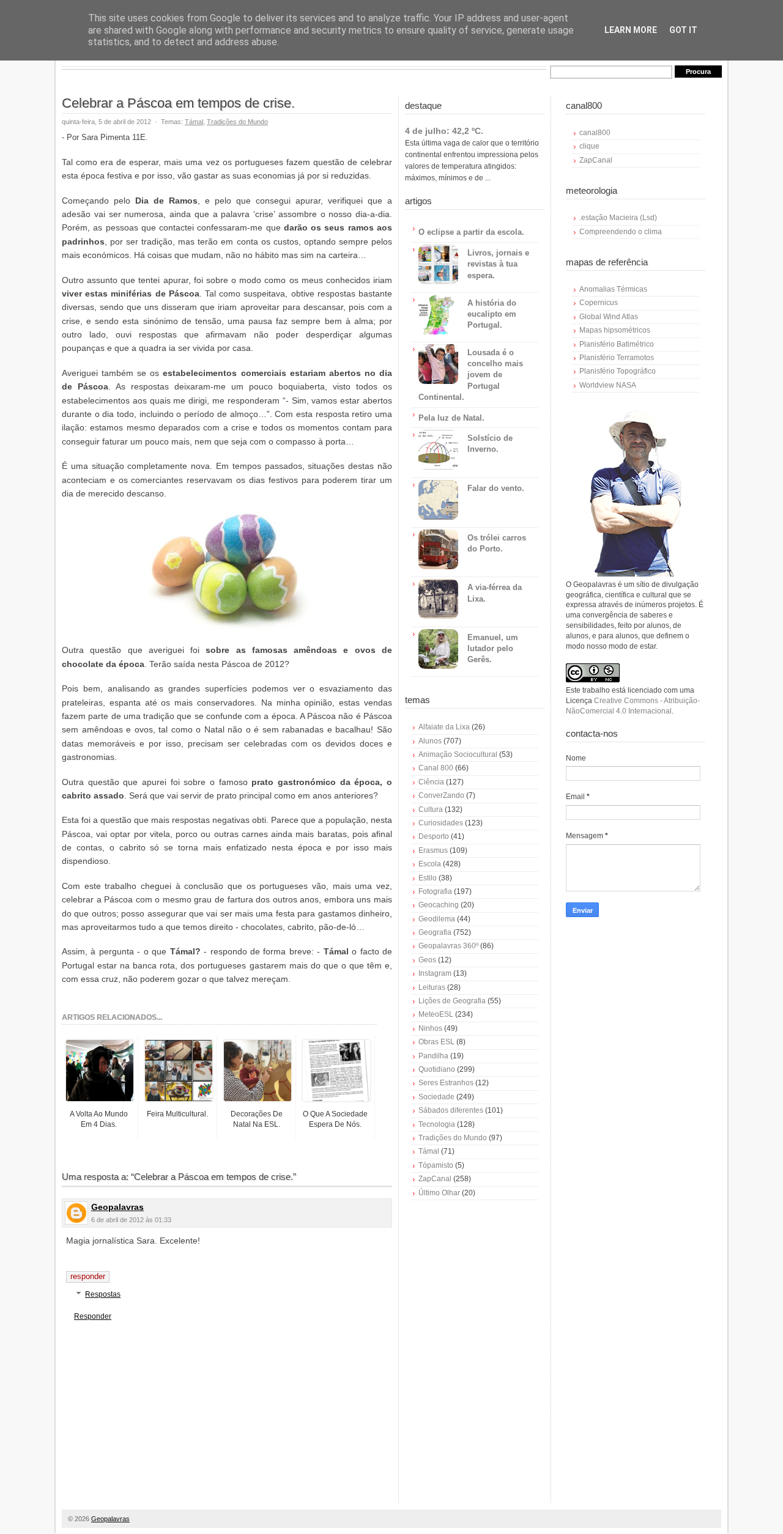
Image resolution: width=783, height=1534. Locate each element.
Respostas (103, 1294)
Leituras (431, 987)
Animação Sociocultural (457, 754)
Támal (194, 121)
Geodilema (436, 919)
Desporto (433, 836)
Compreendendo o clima (620, 231)
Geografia (434, 932)
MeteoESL (435, 1014)
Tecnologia (436, 1124)
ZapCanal (434, 1178)
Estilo (427, 878)
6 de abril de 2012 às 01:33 (131, 1219)
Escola (429, 864)
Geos (427, 960)
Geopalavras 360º (448, 946)
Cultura (430, 809)
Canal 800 (435, 768)
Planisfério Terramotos (616, 357)
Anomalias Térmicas (613, 289)
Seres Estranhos (445, 1083)
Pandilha (433, 1056)
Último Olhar (439, 1193)
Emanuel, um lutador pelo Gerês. (492, 648)
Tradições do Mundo (237, 121)
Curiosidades (440, 823)
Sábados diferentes (450, 1110)
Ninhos (430, 1028)
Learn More (630, 30)
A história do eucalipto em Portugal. (491, 314)
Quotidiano (436, 1069)
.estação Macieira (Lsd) (618, 217)
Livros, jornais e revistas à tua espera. (498, 263)
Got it (683, 30)
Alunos (430, 741)
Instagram (434, 973)
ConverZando (441, 795)
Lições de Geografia (452, 1001)
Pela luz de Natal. (451, 417)
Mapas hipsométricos (614, 330)
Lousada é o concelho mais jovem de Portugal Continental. (470, 375)
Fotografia (435, 891)
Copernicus (598, 302)
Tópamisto (435, 1165)
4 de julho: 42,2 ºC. (444, 131)
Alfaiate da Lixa (444, 727)
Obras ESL (436, 1042)
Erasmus (433, 850)
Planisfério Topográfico (617, 371)
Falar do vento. (495, 488)
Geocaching (438, 905)
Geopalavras (117, 1207)
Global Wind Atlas (608, 316)
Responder (87, 1276)
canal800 (594, 132)
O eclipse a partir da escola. (471, 232)
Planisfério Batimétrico (616, 344)
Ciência (431, 782)
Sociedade (436, 1097)
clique (589, 146)
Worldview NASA (607, 385)
